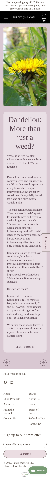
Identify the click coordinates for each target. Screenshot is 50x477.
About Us (8, 404)
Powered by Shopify (15, 466)
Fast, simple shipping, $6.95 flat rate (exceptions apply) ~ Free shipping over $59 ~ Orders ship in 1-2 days (25, 5)
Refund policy (37, 418)
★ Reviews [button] (46, 242)
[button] (44, 14)
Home (6, 393)
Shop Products (11, 399)
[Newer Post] (43, 362)
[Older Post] (6, 362)
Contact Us (9, 418)
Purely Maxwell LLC (24, 462)
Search (32, 393)
